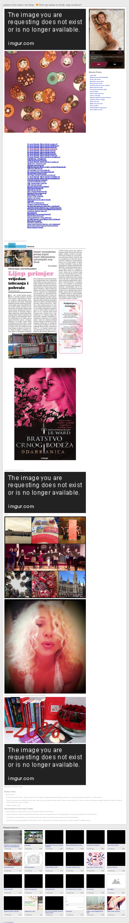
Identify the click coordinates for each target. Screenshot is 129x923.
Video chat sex (94, 101)
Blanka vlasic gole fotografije (99, 77)
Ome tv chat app (95, 95)
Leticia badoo (94, 91)
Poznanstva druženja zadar (98, 89)
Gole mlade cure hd (96, 109)
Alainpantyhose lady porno (98, 107)
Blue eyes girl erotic (96, 83)
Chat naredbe (94, 105)
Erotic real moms (95, 79)
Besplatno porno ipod (97, 81)
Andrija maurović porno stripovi (100, 85)
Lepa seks (93, 75)
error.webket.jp (9, 922)
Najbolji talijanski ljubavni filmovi (100, 97)
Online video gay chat (97, 93)
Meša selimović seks (96, 87)
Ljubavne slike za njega (97, 99)
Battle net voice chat (96, 103)
